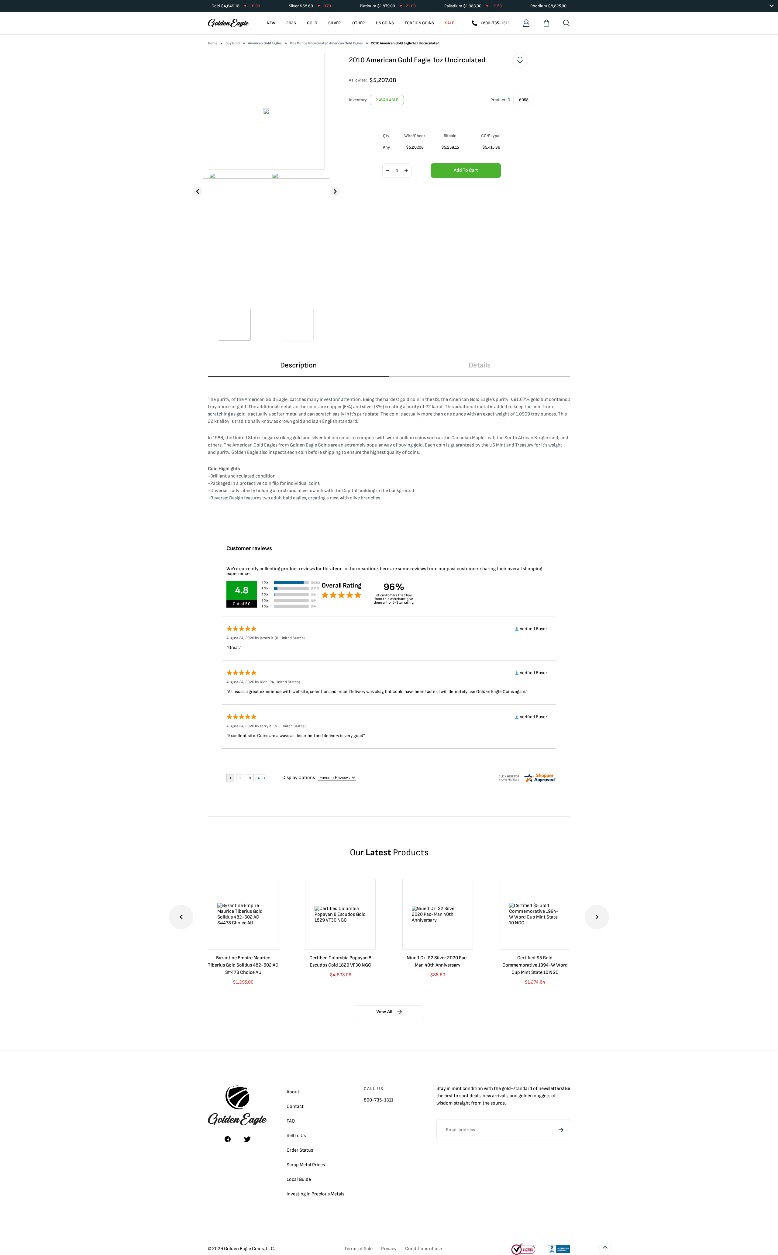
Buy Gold (232, 43)
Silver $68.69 (310, 6)
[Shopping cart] (546, 23)
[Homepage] (228, 23)
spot (464, 1096)
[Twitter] (247, 1139)
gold (506, 1088)
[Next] (335, 191)
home (212, 43)
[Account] (526, 23)
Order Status (300, 1150)
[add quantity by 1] (406, 171)
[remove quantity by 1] (387, 171)
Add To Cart (466, 170)
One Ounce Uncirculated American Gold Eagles (326, 43)
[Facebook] (228, 1139)
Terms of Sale (358, 1249)
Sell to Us (296, 1136)
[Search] (566, 23)
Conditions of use (423, 1249)
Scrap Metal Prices (306, 1165)
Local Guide (299, 1179)
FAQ (291, 1121)
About (293, 1092)
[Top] (605, 1249)
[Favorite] (520, 60)
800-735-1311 (378, 1100)
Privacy (389, 1249)
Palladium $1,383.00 (473, 6)
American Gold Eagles (265, 43)
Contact (295, 1106)
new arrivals (495, 1096)
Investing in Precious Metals (315, 1194)
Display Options (298, 778)
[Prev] (197, 191)
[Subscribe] (561, 1129)
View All (384, 1012)
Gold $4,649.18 (236, 6)
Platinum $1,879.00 (388, 6)
